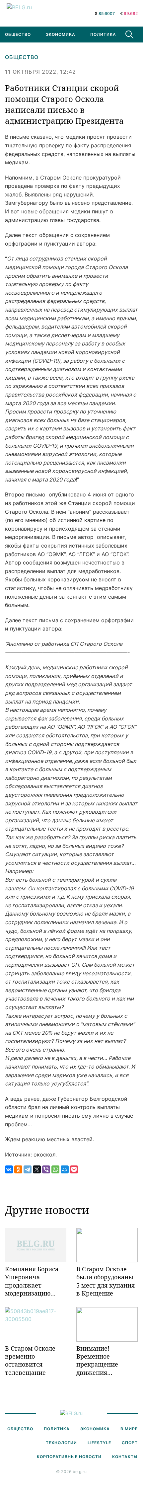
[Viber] (46, 1169)
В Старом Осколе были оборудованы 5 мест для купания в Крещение (105, 1281)
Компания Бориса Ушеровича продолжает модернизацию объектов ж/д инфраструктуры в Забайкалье (33, 1281)
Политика (103, 34)
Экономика (60, 34)
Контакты (125, 1456)
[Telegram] (28, 1169)
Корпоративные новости (69, 1456)
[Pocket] (74, 1169)
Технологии (61, 1442)
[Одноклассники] (18, 1169)
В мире (129, 1428)
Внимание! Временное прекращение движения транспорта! (97, 1360)
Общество (21, 57)
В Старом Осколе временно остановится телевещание (30, 1360)
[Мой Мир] (65, 1169)
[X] (37, 1169)
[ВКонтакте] (9, 1169)
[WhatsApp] (55, 1169)
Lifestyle (99, 1442)
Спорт (130, 1442)
